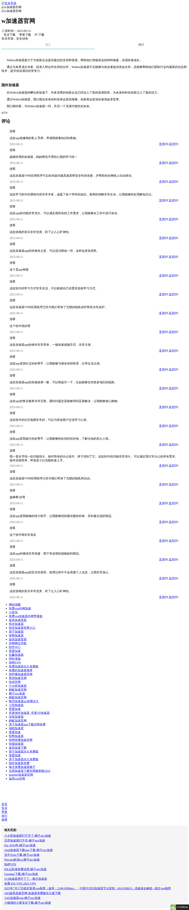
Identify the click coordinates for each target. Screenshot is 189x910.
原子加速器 (16, 631)
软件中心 (15, 647)
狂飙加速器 (16, 654)
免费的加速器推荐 (20, 670)
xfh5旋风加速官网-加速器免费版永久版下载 (32, 893)
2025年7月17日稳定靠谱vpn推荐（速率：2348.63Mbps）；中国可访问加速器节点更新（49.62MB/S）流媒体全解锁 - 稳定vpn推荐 (87, 888)
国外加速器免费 (19, 763)
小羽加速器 (16, 705)
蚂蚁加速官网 (18, 689)
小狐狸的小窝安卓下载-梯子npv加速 (27, 902)
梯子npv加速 (17, 693)
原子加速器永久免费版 (23, 751)
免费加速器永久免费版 (23, 666)
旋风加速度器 (18, 620)
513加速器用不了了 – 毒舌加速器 (25, 878)
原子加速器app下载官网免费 (27, 724)
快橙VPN (10, 864)
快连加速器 (16, 623)
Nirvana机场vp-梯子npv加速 (22, 859)
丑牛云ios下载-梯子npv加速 (21, 854)
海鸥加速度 (16, 728)
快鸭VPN (15, 662)
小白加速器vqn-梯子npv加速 (22, 898)
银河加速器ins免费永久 (24, 701)
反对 (172, 143)
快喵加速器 (16, 743)
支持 (162, 143)
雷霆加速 (15, 651)
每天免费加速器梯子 (22, 767)
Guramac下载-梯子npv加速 (21, 874)
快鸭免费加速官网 (20, 739)
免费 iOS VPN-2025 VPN (20, 883)
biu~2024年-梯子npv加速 (20, 845)
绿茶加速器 (16, 716)
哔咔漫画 (15, 658)
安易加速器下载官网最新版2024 (29, 770)
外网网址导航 (18, 643)
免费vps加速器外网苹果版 (25, 616)
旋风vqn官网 (17, 778)
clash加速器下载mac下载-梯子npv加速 (28, 850)
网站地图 (15, 604)
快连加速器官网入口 (22, 627)
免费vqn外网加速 (20, 608)
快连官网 (15, 681)
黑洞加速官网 (18, 678)
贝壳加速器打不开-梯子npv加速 (24, 840)
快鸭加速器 (16, 635)
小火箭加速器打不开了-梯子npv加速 (27, 835)
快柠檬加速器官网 (20, 674)
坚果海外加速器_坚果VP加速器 (29, 712)
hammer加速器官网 (21, 774)
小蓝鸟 (13, 612)
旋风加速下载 (18, 747)
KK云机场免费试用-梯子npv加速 (25, 869)
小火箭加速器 (18, 685)
